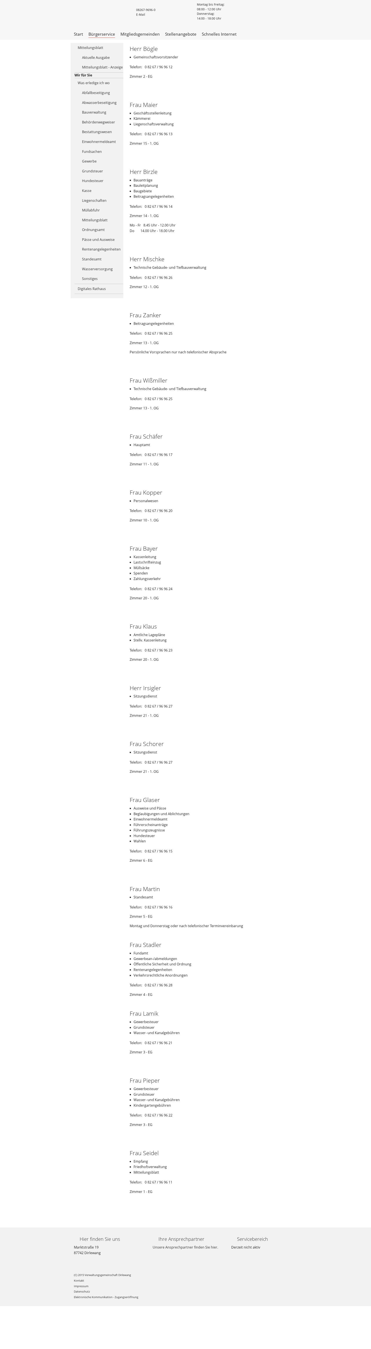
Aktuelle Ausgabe (96, 57)
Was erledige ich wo (94, 83)
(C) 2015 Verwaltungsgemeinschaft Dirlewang (102, 1275)
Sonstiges (90, 278)
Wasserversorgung (97, 269)
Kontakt (79, 1280)
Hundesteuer (92, 180)
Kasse (86, 190)
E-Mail (140, 14)
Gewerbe (89, 161)
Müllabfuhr (91, 210)
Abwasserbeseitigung (99, 102)
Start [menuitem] (78, 34)
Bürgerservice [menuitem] (101, 34)
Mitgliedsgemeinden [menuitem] (140, 34)
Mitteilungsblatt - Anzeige (102, 67)
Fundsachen (92, 151)
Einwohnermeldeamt (99, 141)
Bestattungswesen (97, 131)
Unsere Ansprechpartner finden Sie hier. (185, 1247)
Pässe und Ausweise (98, 239)
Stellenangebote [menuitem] (180, 34)
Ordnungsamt (93, 229)
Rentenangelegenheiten (101, 249)
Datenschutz (82, 1291)
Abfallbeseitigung (96, 92)
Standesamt (92, 259)
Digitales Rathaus (92, 288)
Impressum (81, 1286)
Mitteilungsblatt (90, 47)
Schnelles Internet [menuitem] (219, 34)
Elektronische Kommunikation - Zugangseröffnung (106, 1297)
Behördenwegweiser (98, 122)
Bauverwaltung (94, 112)
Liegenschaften (94, 200)
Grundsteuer (92, 171)
